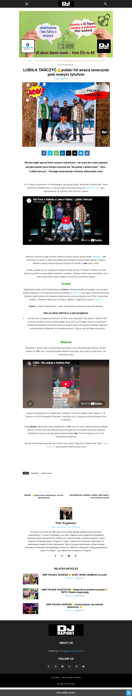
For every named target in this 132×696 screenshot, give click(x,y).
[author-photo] (66, 519)
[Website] (76, 666)
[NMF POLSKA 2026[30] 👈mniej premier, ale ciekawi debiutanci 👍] (30, 609)
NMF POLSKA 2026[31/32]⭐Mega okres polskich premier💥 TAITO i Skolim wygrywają (75, 590)
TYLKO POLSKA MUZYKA (43, 61)
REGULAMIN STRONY (71, 677)
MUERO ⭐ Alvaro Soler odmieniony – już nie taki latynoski (43, 496)
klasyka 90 (34, 473)
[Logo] (66, 635)
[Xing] (75, 556)
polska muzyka (46, 473)
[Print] (74, 153)
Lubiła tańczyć (92, 188)
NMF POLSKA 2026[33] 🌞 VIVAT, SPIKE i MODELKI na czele (75, 574)
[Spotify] (62, 666)
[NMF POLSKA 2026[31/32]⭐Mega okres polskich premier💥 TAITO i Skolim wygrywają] (30, 594)
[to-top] (128, 691)
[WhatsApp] (56, 153)
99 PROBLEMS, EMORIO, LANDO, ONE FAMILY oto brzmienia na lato (89, 496)
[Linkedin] (62, 153)
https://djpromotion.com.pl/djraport (66, 527)
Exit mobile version (66, 692)
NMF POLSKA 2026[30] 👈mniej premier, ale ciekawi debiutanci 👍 (74, 605)
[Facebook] (44, 153)
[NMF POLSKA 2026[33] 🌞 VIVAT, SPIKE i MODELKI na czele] (30, 579)
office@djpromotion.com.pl (71, 651)
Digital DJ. (98, 299)
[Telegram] (81, 153)
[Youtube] (68, 556)
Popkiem (76, 293)
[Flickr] (62, 556)
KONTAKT (55, 677)
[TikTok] (69, 666)
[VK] (87, 153)
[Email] (68, 153)
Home (29, 61)
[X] (50, 153)
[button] (27, 4)
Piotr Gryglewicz (62, 79)
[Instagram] (55, 666)
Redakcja (69, 578)
